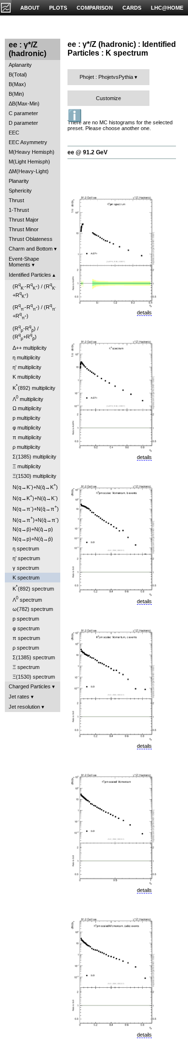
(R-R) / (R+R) (34, 290)
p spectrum (26, 619)
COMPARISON (95, 8)
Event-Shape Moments (24, 261)
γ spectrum (26, 568)
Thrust (16, 200)
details (144, 312)
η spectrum (26, 548)
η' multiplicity (27, 367)
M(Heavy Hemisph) (31, 152)
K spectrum (26, 577)
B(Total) (18, 74)
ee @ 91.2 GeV (87, 152)
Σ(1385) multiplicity (34, 457)
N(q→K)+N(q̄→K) (35, 486)
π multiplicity (27, 437)
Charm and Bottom (31, 249)
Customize (108, 98)
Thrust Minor (24, 229)
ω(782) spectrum (33, 609)
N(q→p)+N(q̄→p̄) (33, 539)
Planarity (19, 181)
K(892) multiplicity (34, 387)
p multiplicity (26, 418)
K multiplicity (27, 377)
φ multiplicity (27, 428)
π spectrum (26, 638)
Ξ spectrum (26, 667)
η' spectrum (26, 558)
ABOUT (30, 8)
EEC (14, 132)
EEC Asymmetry (28, 142)
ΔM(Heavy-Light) (29, 171)
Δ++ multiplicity (30, 348)
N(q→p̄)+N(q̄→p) (33, 529)
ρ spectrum (26, 648)
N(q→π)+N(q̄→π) (36, 508)
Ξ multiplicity (27, 466)
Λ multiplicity (28, 398)
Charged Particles (30, 686)
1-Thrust (19, 210)
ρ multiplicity (26, 447)
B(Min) (16, 94)
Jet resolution (24, 707)
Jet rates (19, 696)
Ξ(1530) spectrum (34, 677)
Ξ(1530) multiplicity (34, 476)
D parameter (23, 123)
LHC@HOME (167, 8)
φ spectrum (26, 628)
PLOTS (58, 8)
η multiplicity (26, 357)
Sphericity (20, 190)
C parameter (23, 113)
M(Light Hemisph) (29, 161)
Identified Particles (30, 275)
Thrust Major (24, 220)
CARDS (131, 8)
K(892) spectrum (33, 588)
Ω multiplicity (27, 408)
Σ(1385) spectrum (34, 657)
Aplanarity (20, 65)
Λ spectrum (27, 599)
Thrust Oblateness (31, 239)
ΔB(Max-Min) (24, 103)
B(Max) (17, 84)
